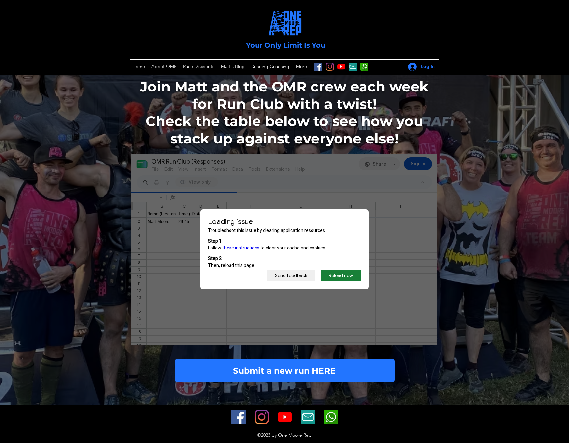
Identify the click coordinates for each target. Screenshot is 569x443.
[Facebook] (318, 67)
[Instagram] (330, 67)
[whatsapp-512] (331, 417)
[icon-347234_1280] (353, 67)
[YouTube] (341, 67)
